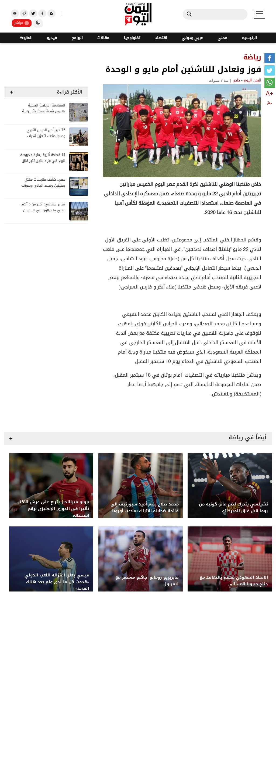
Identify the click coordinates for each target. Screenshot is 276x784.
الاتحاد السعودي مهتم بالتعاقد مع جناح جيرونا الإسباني (234, 580)
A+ (269, 93)
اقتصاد (161, 38)
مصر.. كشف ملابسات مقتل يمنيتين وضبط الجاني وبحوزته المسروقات (43, 185)
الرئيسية (249, 38)
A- (269, 103)
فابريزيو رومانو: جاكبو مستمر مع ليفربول (147, 580)
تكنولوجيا (132, 38)
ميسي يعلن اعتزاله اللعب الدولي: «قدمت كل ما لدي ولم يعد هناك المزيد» (56, 582)
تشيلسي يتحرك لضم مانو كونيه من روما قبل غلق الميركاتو (233, 507)
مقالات (103, 38)
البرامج (77, 38)
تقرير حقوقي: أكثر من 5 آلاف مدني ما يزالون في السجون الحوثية (42, 210)
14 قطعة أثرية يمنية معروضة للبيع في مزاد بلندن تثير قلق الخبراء (42, 161)
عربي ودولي (192, 38)
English (25, 38)
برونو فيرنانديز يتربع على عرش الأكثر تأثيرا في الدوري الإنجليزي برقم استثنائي (53, 509)
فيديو (52, 38)
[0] (269, 59)
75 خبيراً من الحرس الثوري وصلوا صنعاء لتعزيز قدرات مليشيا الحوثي (46, 136)
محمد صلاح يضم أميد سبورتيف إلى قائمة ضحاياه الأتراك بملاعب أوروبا (145, 507)
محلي (222, 38)
